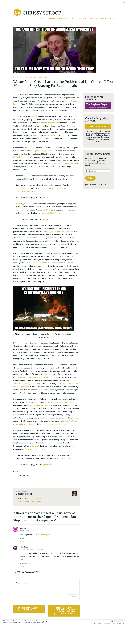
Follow (90, 178)
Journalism (42, 77)
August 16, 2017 (47, 465)
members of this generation (65, 163)
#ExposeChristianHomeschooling (51, 424)
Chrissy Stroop (42, 13)
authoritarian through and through (27, 384)
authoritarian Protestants (49, 123)
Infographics (107, 18)
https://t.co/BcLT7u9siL (50, 213)
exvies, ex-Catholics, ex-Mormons (59, 232)
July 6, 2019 (45, 197)
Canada (34, 116)
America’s (36, 446)
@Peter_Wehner (23, 204)
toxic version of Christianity (43, 263)
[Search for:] (124, 3)
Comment (73, 596)
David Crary (64, 402)
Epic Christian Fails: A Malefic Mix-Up (28, 609)
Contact (82, 18)
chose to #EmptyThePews (33, 449)
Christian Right (31, 77)
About (92, 18)
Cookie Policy (39, 622)
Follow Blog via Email (97, 154)
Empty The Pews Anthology (61, 18)
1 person (28, 563)
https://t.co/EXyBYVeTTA (26, 191)
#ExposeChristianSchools (23, 424)
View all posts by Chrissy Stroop (28, 502)
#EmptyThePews (59, 188)
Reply (22, 541)
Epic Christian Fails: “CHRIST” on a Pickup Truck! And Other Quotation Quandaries (64, 611)
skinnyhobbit (24, 547)
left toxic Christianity (21, 157)
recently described (51, 135)
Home (43, 18)
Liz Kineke (52, 402)
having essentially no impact (41, 151)
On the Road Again (42, 535)
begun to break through (38, 405)
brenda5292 (24, 528)
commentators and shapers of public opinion (39, 377)
